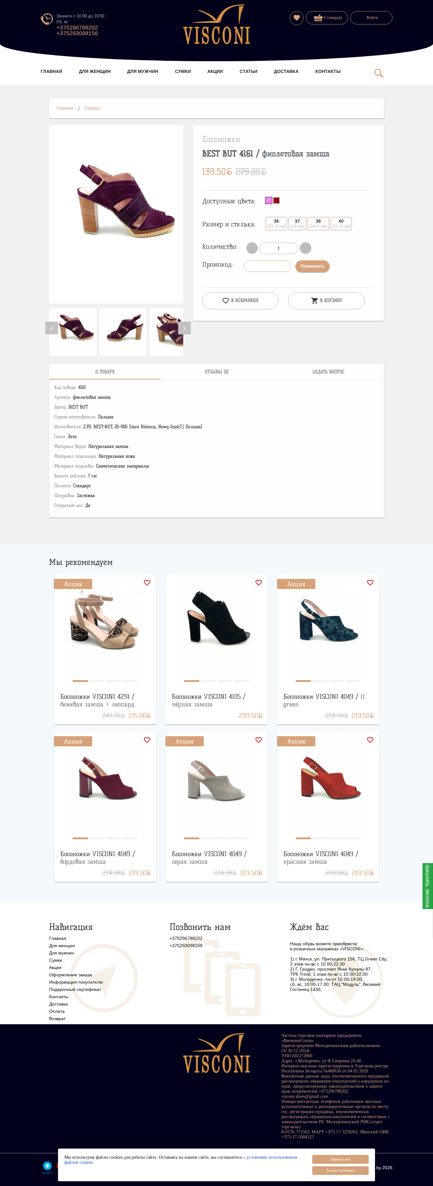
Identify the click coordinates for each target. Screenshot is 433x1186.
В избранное (240, 301)
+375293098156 (77, 33)
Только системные (340, 1170)
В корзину (326, 301)
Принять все (340, 1159)
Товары (92, 108)
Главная (65, 108)
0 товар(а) (332, 18)
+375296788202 (77, 27)
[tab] (105, 371)
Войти (372, 18)
